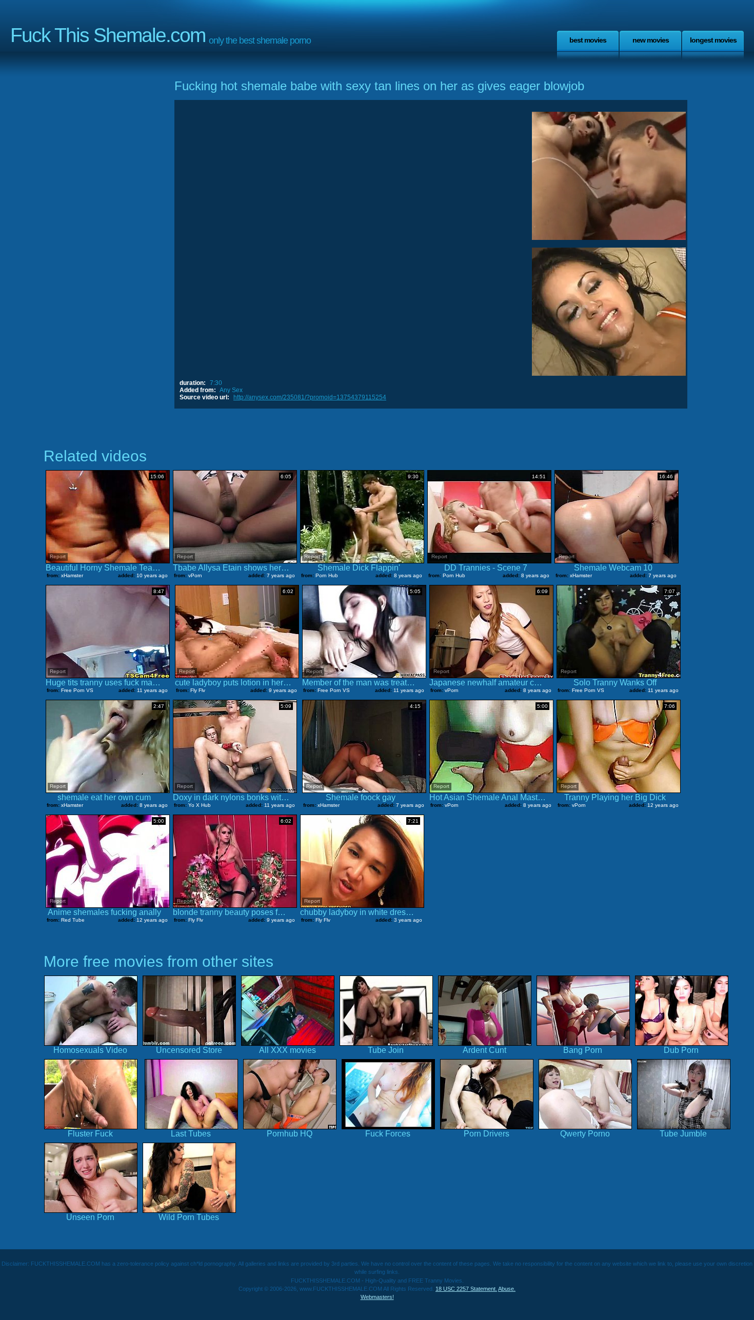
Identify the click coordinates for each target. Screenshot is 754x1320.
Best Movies (587, 40)
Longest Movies (713, 40)
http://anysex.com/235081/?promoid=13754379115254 (309, 397)
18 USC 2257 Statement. (466, 1289)
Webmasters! (377, 1297)
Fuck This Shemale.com (107, 35)
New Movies (650, 40)
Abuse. (506, 1289)
